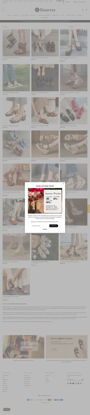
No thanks (45, 229)
